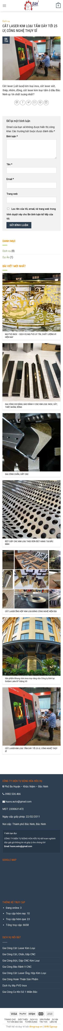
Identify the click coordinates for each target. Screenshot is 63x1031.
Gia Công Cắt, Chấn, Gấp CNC (18, 954)
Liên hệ (53, 1022)
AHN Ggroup (50, 1026)
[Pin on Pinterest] (40, 102)
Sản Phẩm (45, 1019)
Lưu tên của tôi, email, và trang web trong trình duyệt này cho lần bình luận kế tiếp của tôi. (31, 214)
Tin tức (43, 1022)
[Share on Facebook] (22, 102)
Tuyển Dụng (31, 1022)
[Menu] (4, 6)
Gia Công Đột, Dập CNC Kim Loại (21, 960)
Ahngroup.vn (35, 1026)
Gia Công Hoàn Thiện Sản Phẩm (20, 979)
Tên (9, 164)
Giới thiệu (23, 1019)
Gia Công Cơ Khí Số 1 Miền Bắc (19, 991)
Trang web (12, 194)
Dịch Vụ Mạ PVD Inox (14, 985)
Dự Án (5, 257)
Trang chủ (10, 1019)
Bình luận (12, 136)
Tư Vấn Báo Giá (15, 1022)
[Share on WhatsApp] (17, 102)
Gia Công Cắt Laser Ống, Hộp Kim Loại (24, 973)
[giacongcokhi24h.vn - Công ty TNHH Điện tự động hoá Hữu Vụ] (31, 5)
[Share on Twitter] (28, 102)
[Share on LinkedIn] (46, 102)
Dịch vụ (6, 21)
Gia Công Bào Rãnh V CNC (17, 966)
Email (10, 179)
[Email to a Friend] (34, 102)
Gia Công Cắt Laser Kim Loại (18, 948)
